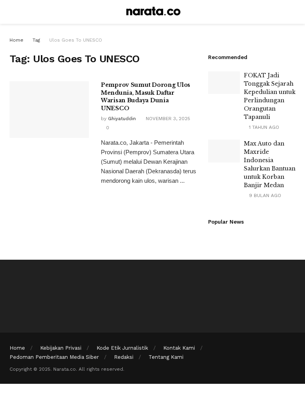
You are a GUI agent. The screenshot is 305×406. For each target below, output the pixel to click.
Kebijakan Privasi (60, 348)
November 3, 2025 (167, 118)
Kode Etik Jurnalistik (122, 348)
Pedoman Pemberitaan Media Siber (54, 357)
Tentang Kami (166, 357)
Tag (36, 40)
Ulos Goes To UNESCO (75, 40)
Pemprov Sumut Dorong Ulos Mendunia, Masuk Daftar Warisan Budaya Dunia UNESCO (145, 96)
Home (16, 40)
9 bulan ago (264, 195)
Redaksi (123, 357)
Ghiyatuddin (122, 118)
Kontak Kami (179, 348)
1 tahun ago (263, 127)
